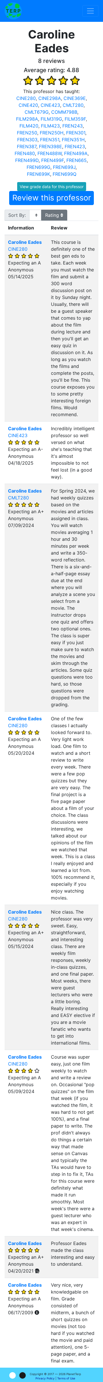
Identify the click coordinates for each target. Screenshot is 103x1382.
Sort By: (17, 215)
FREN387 (26, 146)
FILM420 (28, 126)
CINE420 (28, 105)
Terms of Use (66, 1378)
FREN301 (75, 133)
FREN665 (76, 160)
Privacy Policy (45, 1378)
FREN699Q (64, 174)
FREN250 (27, 133)
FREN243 (72, 126)
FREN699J (64, 167)
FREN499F (52, 160)
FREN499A (76, 153)
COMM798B (64, 112)
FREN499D (27, 160)
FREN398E (50, 146)
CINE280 (26, 98)
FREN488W (49, 153)
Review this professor (51, 197)
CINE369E (75, 98)
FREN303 (27, 139)
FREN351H (73, 139)
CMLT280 (73, 105)
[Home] (13, 11)
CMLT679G (37, 112)
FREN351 (49, 139)
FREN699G (38, 167)
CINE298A (49, 98)
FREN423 (75, 146)
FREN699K (38, 174)
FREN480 (25, 153)
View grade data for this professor (52, 186)
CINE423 (50, 105)
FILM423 (50, 126)
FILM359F (75, 119)
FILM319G (51, 119)
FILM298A (27, 119)
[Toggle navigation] (90, 11)
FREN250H (52, 133)
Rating (52, 215)
